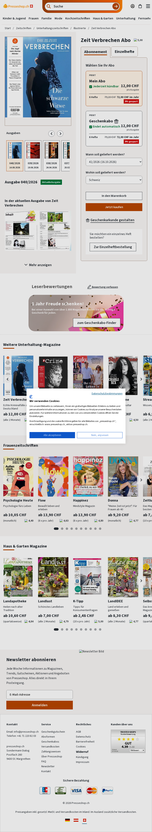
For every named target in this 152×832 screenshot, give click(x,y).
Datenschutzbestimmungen (107, 393)
